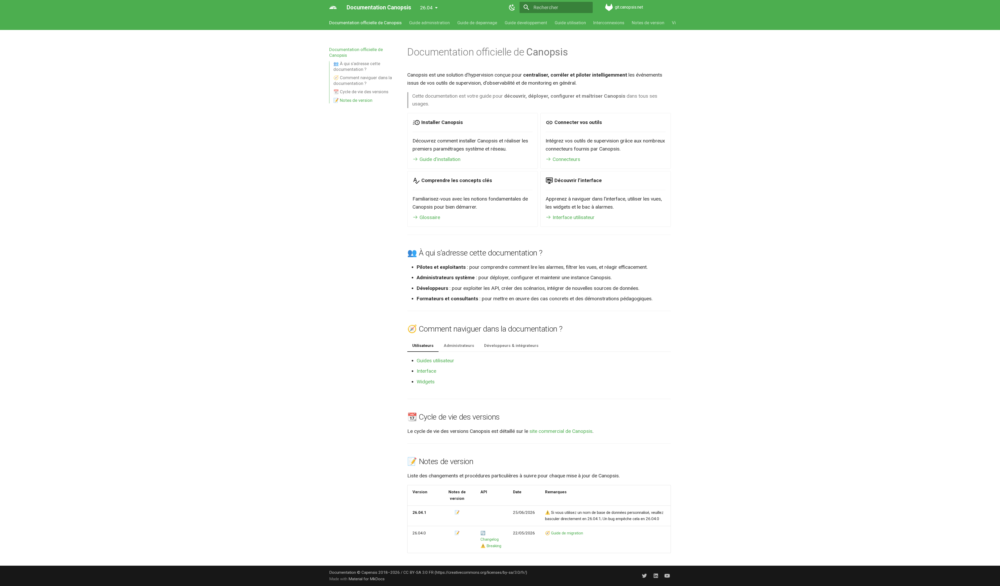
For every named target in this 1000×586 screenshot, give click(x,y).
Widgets (426, 382)
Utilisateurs (423, 345)
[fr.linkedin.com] (656, 576)
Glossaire (429, 217)
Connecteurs (565, 159)
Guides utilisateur (435, 361)
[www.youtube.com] (667, 576)
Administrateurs (459, 345)
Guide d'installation (439, 159)
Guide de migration (567, 533)
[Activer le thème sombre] (512, 7)
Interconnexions (608, 22)
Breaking (493, 546)
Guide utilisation (570, 22)
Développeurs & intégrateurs (511, 345)
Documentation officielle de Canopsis (365, 22)
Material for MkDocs (366, 579)
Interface (426, 371)
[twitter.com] (644, 576)
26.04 (426, 8)
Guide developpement (526, 22)
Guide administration (429, 22)
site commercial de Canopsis (560, 431)
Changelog (489, 539)
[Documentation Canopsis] (333, 7)
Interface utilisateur (573, 217)
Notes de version (648, 22)
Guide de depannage (477, 22)
